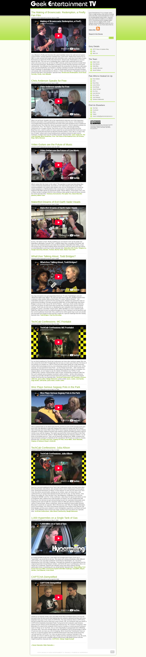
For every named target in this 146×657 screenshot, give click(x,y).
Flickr (94, 112)
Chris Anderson (77, 135)
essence (83, 377)
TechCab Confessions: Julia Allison (50, 447)
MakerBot (67, 248)
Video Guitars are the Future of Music (51, 144)
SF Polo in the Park (46, 439)
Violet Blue (95, 66)
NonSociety (62, 511)
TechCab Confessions (63, 377)
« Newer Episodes (37, 645)
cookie (73, 379)
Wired (42, 136)
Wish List (95, 53)
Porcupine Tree (67, 194)
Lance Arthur (96, 85)
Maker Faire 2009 (69, 250)
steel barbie (80, 379)
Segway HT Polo (58, 439)
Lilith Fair (34, 379)
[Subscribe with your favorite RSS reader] (98, 30)
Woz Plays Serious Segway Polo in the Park (55, 387)
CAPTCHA (55, 639)
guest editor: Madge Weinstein (47, 379)
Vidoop (62, 639)
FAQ (94, 51)
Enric (94, 81)
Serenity (34, 74)
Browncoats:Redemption (70, 72)
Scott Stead (82, 72)
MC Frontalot (75, 377)
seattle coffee (59, 380)
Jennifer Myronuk (97, 68)
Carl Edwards (41, 570)
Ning (32, 138)
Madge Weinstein (72, 511)
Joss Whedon (46, 74)
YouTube (95, 108)
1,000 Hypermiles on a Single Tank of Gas (54, 517)
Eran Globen (96, 79)
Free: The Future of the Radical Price (64, 136)
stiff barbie (43, 380)
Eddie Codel (96, 62)
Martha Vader (59, 250)
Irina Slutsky (96, 64)
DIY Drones (80, 136)
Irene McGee (96, 93)
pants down (51, 380)
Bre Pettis (74, 248)
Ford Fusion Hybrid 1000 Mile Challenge (59, 569)
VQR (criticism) (40, 138)
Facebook (95, 110)
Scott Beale (96, 87)
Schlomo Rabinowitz (98, 99)
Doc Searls (96, 95)
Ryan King (95, 83)
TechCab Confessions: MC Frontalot (51, 321)
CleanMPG (76, 569)
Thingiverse (82, 248)
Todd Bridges (44, 315)
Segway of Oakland (37, 441)
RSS (112, 652)
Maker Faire (41, 195)
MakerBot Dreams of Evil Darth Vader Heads (55, 202)
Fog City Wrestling (55, 315)
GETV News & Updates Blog (101, 49)
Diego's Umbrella (50, 441)
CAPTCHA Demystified (44, 576)
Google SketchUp (37, 250)
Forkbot (51, 250)
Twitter (94, 114)
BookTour (48, 136)
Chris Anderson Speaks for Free (48, 80)
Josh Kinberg (96, 97)
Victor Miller (68, 439)
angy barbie (35, 380)
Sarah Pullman (97, 70)
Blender (45, 250)
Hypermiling (78, 567)
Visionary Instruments (54, 194)
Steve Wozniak (77, 439)
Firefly (39, 74)
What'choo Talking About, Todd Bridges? (53, 256)
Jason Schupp (97, 89)
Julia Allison (54, 511)
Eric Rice (95, 91)
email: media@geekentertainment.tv (102, 116)
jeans (68, 379)
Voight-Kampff (69, 639)
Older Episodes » (48, 645)
